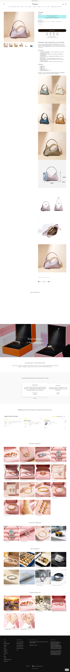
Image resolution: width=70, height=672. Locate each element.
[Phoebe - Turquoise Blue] (9, 316)
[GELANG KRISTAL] (58, 489)
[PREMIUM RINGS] (58, 454)
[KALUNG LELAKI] (27, 577)
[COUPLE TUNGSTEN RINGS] (11, 559)
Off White (52, 21)
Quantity (40, 24)
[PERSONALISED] (27, 454)
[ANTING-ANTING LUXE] (11, 489)
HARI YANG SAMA (13, 6)
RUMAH (9, 6)
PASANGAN (29, 6)
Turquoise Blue (58, 21)
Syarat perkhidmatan (20, 648)
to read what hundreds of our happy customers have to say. (35, 410)
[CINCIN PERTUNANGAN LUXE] (43, 454)
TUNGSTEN (38, 6)
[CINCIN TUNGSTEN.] (27, 559)
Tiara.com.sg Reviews (20, 641)
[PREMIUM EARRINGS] (27, 533)
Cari (17, 649)
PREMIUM (18, 6)
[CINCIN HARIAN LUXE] (27, 472)
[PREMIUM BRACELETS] (43, 533)
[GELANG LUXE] (27, 489)
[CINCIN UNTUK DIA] (58, 559)
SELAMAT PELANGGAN (54, 6)
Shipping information (43, 277)
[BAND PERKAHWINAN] (43, 603)
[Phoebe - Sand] (5, 316)
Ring (26, 420)
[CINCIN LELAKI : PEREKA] (43, 559)
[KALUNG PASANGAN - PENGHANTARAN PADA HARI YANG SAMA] (27, 620)
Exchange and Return (20, 645)
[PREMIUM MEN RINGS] (43, 577)
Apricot (48, 21)
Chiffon (26, 426)
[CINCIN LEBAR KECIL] (11, 472)
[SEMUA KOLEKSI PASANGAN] (11, 603)
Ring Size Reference (20, 643)
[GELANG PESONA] (11, 507)
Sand (44, 21)
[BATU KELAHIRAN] (43, 507)
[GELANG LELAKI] (11, 577)
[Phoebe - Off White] (8, 316)
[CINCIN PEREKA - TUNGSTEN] (58, 533)
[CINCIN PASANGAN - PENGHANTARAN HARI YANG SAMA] (58, 603)
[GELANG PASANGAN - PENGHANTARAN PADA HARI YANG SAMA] (11, 620)
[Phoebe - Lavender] (4, 316)
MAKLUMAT (59, 6)
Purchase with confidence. (52, 36)
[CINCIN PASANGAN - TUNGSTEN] (11, 454)
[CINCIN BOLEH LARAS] (43, 472)
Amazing (7, 420)
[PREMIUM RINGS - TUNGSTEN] (58, 577)
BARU (45, 6)
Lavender (40, 21)
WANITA (22, 6)
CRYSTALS (34, 6)
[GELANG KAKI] (27, 507)
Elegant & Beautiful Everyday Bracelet (54, 420)
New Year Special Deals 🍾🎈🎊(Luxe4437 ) (6, 427)
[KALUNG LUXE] (58, 472)
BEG (42, 6)
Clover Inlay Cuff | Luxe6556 (46, 427)
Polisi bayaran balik (20, 646)
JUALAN (48, 6)
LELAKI (26, 6)
